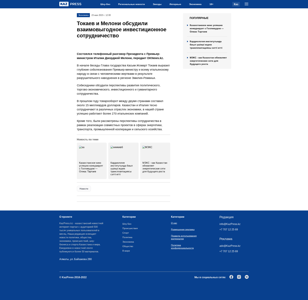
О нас (174, 223)
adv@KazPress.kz (229, 245)
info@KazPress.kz (229, 224)
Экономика (195, 4)
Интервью (175, 4)
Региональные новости (131, 4)
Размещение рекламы (183, 229)
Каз (236, 4)
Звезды (157, 4)
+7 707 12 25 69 (228, 229)
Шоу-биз (105, 4)
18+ (211, 4)
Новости (84, 188)
